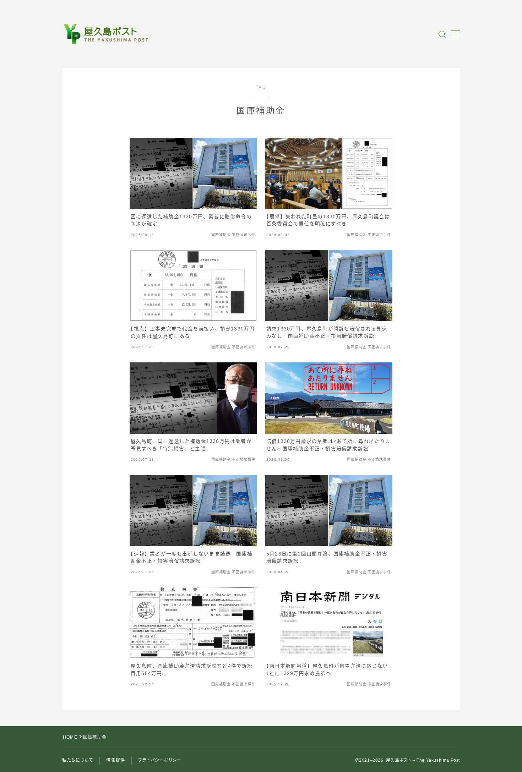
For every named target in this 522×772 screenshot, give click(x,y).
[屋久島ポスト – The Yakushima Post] (107, 34)
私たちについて (77, 760)
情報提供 (115, 760)
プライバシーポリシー (159, 760)
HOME (70, 737)
